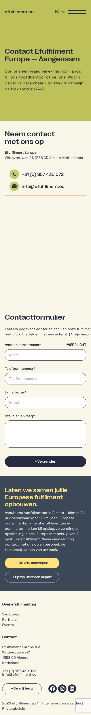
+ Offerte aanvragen (32, 563)
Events (8, 624)
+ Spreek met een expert (32, 577)
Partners (9, 619)
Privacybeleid (13, 708)
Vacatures (10, 614)
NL (57, 12)
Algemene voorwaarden (61, 703)
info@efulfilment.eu (44, 186)
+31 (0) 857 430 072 (43, 174)
